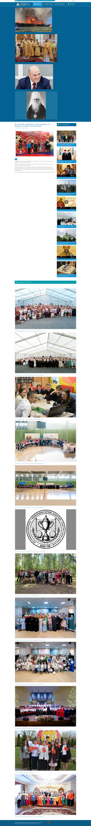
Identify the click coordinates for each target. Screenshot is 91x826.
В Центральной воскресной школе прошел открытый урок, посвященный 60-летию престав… (30, 640)
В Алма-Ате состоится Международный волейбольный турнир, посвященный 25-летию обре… (30, 551)
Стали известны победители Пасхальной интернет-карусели (24, 772)
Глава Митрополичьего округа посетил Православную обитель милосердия (66, 226)
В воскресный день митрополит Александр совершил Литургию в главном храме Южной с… (65, 194)
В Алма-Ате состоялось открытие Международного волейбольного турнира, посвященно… (30, 507)
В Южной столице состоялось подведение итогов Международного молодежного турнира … (30, 463)
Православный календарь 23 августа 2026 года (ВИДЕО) (66, 210)
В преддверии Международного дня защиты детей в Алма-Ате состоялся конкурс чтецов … (29, 684)
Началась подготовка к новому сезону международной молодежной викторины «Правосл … (30, 419)
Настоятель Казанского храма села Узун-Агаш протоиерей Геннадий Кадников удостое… (64, 162)
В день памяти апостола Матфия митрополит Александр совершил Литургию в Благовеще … (66, 243)
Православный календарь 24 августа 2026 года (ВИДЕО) (66, 177)
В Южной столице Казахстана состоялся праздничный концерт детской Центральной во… (30, 816)
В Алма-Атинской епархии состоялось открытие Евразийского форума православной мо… (30, 375)
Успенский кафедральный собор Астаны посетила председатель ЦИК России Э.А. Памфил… (65, 145)
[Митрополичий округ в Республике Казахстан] (23, 4)
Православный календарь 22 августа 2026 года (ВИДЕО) (66, 259)
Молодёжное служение (24, 282)
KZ (15, 159)
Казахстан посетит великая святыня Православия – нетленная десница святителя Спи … (65, 276)
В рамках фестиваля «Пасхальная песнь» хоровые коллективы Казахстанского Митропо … (29, 728)
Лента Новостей (64, 124)
